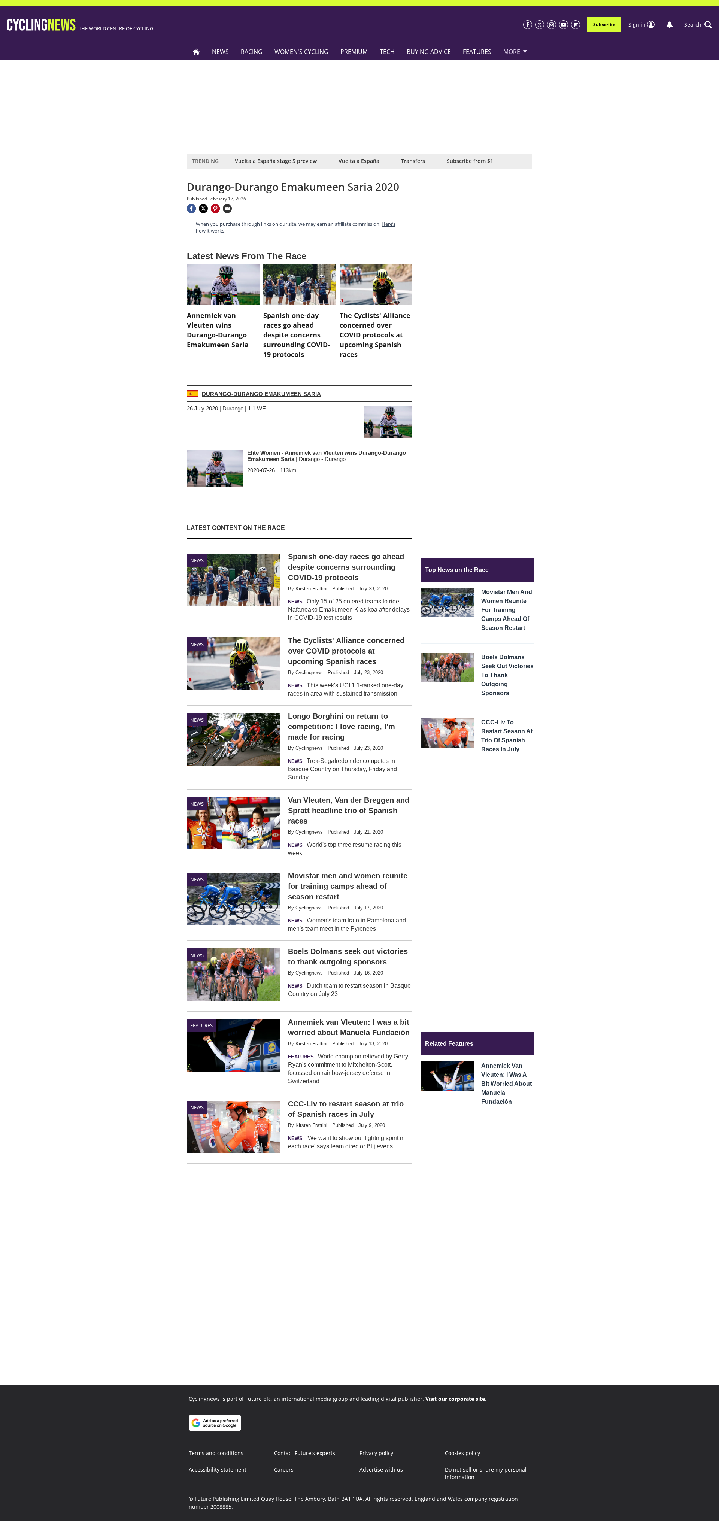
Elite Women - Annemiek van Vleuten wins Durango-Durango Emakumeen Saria (326, 455)
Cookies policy (462, 1453)
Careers (284, 1469)
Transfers (413, 160)
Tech (387, 52)
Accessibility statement (217, 1469)
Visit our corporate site (455, 1398)
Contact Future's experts (304, 1453)
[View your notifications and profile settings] (669, 24)
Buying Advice (429, 52)
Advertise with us (381, 1469)
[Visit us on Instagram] (551, 24)
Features (477, 52)
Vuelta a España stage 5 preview (276, 160)
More (511, 52)
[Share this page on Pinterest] (215, 208)
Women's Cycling (301, 52)
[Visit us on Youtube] (563, 24)
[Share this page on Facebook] (191, 208)
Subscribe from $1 (470, 160)
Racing (252, 52)
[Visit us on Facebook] (527, 24)
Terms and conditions (216, 1453)
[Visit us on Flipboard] (575, 24)
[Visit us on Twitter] (539, 24)
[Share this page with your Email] (227, 208)
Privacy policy (376, 1453)
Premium (354, 52)
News (220, 52)
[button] (698, 24)
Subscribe (604, 24)
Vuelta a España (359, 160)
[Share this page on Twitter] (203, 208)
